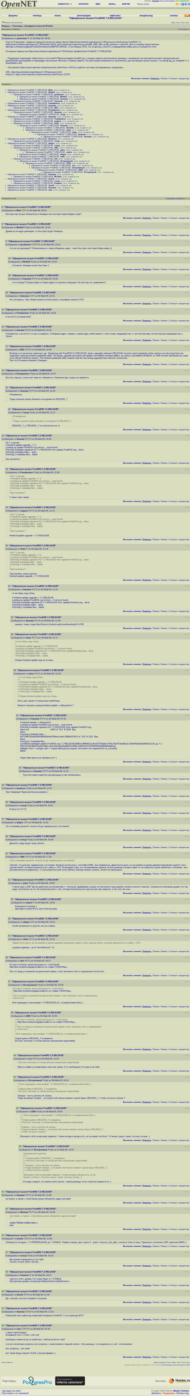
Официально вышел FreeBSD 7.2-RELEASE (27, 90)
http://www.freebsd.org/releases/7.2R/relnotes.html (30, 44)
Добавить (156, 1393)
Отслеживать (184, 29)
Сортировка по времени (175, 198)
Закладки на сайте (11, 1391)
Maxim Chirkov (181, 1391)
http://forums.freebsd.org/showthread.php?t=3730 (60, 624)
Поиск (140, 4)
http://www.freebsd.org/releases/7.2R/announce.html (95, 42)
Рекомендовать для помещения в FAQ (175, 1365)
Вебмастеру (182, 1393)
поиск (57, 15)
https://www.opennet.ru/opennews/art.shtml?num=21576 (42, 74)
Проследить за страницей (15, 1393)
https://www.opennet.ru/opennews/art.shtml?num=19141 (47, 67)
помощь (37, 15)
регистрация (169, 1)
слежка (174, 15)
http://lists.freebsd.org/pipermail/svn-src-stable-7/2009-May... (39, 967)
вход (161, 1)
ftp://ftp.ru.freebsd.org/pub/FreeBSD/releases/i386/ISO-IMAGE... (37, 47)
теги (146, 4)
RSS (187, 198)
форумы (13, 15)
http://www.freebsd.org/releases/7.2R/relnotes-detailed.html (57, 51)
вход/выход (146, 15)
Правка (164, 78)
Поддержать (169, 1393)
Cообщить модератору (179, 78)
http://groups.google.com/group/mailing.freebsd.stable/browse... (40, 1281)
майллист (115, 15)
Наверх (164, 218)
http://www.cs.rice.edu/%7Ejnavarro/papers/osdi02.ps (58, 58)
